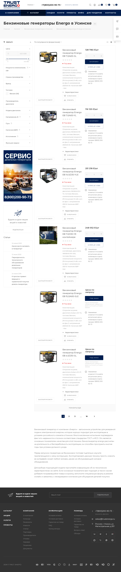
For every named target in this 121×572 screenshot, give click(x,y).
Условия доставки (56, 519)
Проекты (8, 525)
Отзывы (26, 539)
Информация (56, 511)
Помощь (78, 511)
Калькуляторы (54, 529)
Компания (28, 511)
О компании (28, 515)
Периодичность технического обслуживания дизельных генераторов (18, 262)
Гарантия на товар (56, 522)
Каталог (8, 511)
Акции (7, 515)
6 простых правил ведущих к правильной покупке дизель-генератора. (20, 280)
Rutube (112, 534)
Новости (26, 525)
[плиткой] (107, 42)
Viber (100, 540)
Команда (26, 519)
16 (87, 416)
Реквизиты (27, 522)
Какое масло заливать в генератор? (20, 247)
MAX (94, 540)
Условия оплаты (55, 515)
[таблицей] (114, 42)
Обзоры (77, 533)
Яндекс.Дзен (112, 540)
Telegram (100, 534)
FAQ (50, 525)
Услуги (7, 520)
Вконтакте (94, 534)
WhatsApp (106, 540)
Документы (27, 548)
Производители (29, 535)
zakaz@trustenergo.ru (105, 519)
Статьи (7, 237)
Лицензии (27, 545)
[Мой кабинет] (95, 5)
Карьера (26, 542)
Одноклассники (106, 534)
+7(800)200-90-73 (50, 5)
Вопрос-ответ (79, 530)
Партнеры (27, 532)
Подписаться (103, 495)
